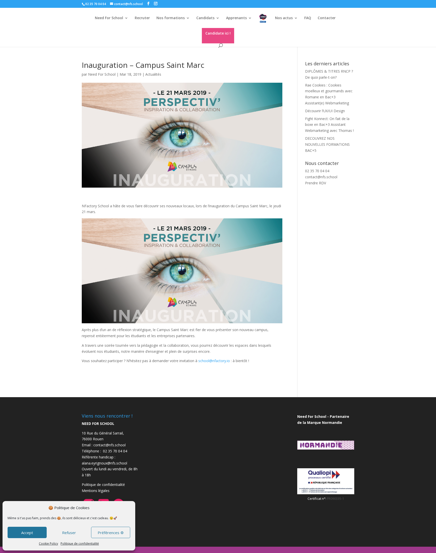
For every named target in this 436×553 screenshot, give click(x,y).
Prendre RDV (315, 183)
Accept (27, 532)
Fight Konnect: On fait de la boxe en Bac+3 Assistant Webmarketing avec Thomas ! (329, 124)
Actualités (153, 74)
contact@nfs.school (321, 176)
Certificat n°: (317, 498)
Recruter (142, 18)
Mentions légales (96, 490)
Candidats (205, 18)
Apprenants (236, 18)
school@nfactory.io (214, 360)
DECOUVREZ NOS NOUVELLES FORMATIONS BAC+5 (327, 144)
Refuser (69, 532)
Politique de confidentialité (80, 543)
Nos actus (284, 18)
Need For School (102, 74)
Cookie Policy (48, 543)
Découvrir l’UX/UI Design (325, 110)
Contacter (327, 18)
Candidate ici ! (218, 33)
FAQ (307, 18)
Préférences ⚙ (111, 532)
